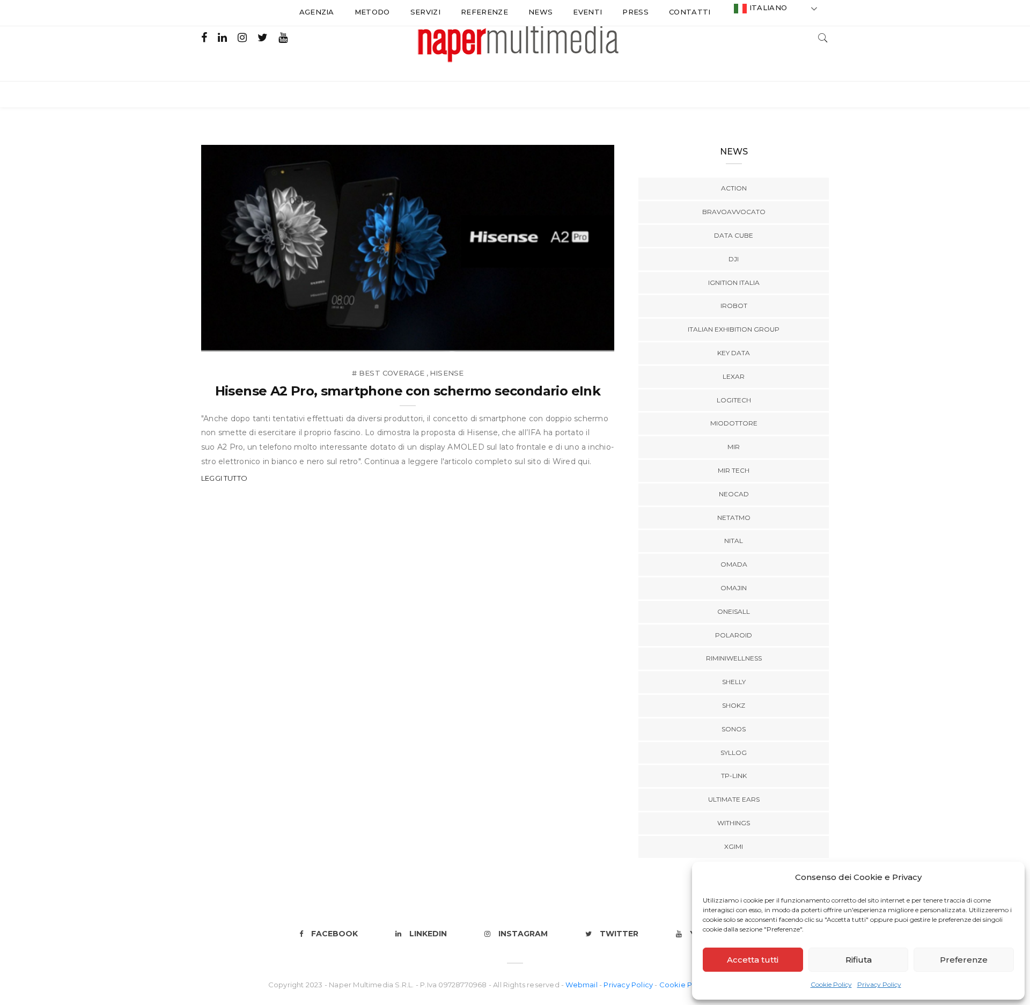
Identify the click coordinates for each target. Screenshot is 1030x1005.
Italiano (767, 7)
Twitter (619, 933)
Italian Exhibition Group (733, 329)
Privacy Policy (879, 984)
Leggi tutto (224, 478)
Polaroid (733, 635)
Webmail (582, 984)
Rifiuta (858, 960)
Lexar (734, 376)
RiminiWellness (734, 658)
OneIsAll (733, 611)
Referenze (484, 12)
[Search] (823, 37)
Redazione (246, 340)
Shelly (734, 682)
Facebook (334, 933)
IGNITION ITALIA (734, 282)
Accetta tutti (752, 960)
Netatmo (734, 517)
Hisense (447, 373)
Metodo (372, 12)
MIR (733, 447)
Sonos (734, 729)
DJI (734, 259)
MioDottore (733, 423)
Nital (733, 541)
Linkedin (428, 933)
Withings (733, 823)
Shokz (733, 705)
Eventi (587, 12)
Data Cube (733, 235)
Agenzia (316, 12)
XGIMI (733, 846)
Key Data (733, 353)
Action (734, 188)
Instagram (523, 933)
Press (635, 12)
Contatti (690, 12)
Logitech (734, 400)
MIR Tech (733, 470)
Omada (733, 564)
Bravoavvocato (734, 212)
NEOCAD (734, 494)
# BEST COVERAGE (388, 373)
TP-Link (734, 776)
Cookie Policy (831, 984)
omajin (733, 588)
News (540, 12)
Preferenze (964, 960)
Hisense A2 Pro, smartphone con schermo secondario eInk (408, 391)
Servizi (425, 12)
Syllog (733, 753)
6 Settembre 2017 (568, 340)
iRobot (733, 306)
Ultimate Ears (734, 799)
